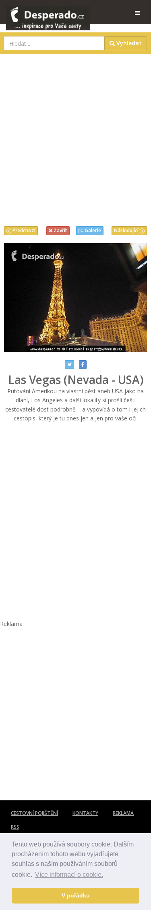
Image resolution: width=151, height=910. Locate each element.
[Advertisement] (75, 138)
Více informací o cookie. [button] (69, 874)
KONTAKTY (85, 813)
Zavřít (59, 230)
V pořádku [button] (76, 895)
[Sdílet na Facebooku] (83, 364)
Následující (127, 230)
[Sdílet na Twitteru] (69, 364)
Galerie (92, 230)
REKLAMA (123, 813)
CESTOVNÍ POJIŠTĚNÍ (34, 813)
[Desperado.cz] (48, 13)
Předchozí (23, 230)
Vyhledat (128, 43)
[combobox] (54, 43)
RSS (15, 826)
